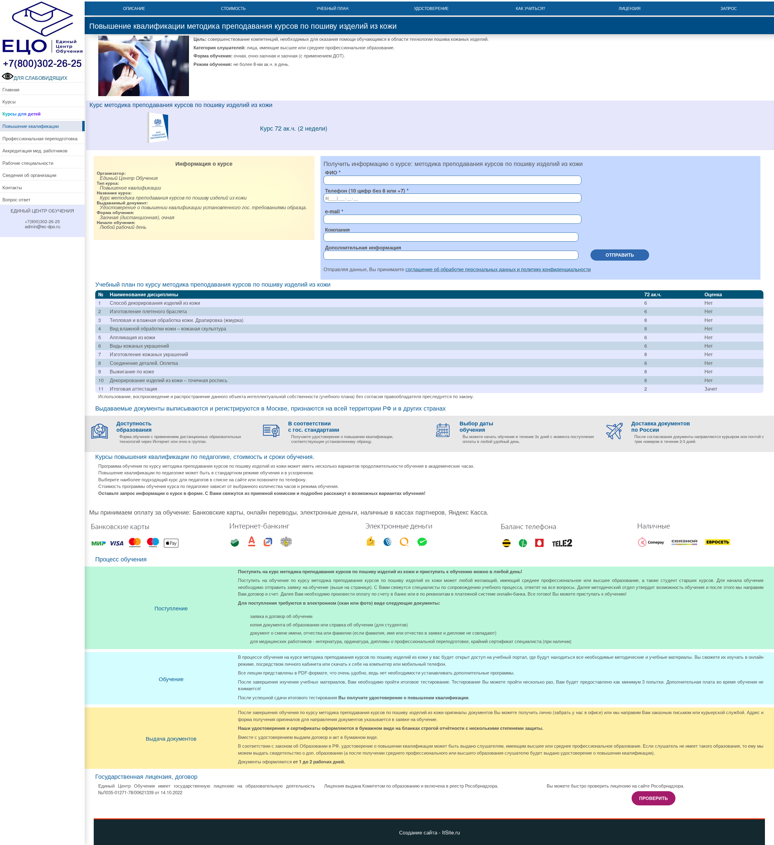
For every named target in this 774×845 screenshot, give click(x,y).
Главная (10, 89)
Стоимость (233, 8)
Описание (134, 8)
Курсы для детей (21, 113)
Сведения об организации (29, 175)
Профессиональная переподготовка (39, 138)
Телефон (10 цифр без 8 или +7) (365, 190)
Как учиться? (530, 8)
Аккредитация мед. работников (34, 150)
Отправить (620, 255)
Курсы (9, 101)
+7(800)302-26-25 (42, 221)
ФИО (331, 172)
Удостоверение (431, 8)
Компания (337, 229)
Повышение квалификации (30, 126)
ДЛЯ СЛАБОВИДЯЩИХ (40, 77)
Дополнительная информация (363, 247)
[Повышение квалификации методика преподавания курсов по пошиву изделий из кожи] (157, 141)
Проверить (653, 798)
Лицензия (629, 8)
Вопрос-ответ (16, 199)
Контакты (12, 187)
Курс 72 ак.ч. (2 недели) (293, 128)
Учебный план (332, 8)
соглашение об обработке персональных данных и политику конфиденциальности (498, 269)
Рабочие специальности (27, 163)
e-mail (332, 211)
